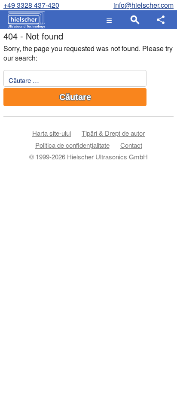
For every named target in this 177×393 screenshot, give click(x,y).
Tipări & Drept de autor (113, 132)
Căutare (75, 97)
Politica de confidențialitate (72, 144)
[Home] (24, 19)
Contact (131, 144)
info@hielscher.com (143, 5)
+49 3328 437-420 (31, 5)
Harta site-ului (51, 132)
